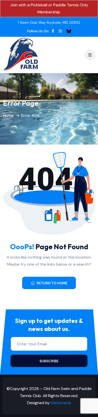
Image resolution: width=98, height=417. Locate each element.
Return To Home (52, 283)
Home (8, 115)
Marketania (61, 402)
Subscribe (49, 361)
